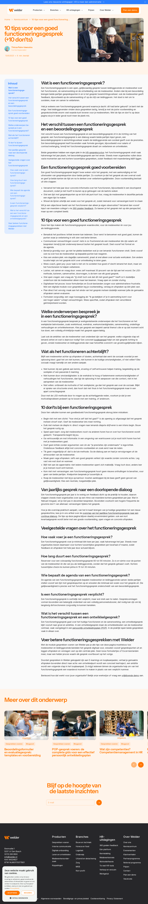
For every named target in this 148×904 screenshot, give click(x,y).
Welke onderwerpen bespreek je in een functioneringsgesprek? (18, 128)
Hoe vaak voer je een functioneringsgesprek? (19, 173)
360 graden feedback (83, 208)
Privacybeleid (14, 888)
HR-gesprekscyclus (94, 152)
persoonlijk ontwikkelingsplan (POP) (90, 628)
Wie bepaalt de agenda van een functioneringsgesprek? (20, 194)
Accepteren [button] (12, 893)
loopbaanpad (100, 340)
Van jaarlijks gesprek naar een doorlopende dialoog (17, 153)
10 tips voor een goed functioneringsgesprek (18, 119)
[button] (38, 10)
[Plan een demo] (130, 10)
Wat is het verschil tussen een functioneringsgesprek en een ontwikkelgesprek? (20, 214)
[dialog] (19, 884)
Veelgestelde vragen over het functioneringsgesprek (19, 163)
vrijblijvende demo (130, 675)
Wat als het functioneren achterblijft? (19, 136)
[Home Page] (15, 10)
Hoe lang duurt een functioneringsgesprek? (18, 183)
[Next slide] (141, 765)
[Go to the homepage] (11, 837)
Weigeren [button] (28, 893)
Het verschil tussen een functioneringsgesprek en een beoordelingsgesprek (18, 102)
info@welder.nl (10, 857)
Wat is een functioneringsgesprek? (16, 90)
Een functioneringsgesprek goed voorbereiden (19, 112)
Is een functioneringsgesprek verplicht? (19, 204)
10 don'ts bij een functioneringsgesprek (18, 144)
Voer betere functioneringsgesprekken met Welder (18, 226)
